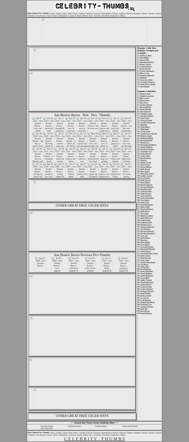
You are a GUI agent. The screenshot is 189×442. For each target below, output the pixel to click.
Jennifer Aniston (145, 105)
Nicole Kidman (146, 273)
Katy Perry (143, 102)
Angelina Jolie (146, 189)
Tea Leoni (144, 213)
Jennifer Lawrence (146, 96)
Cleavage (72, 15)
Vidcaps (151, 13)
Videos (122, 15)
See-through (41, 15)
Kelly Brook (145, 169)
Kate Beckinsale (146, 205)
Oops (70, 13)
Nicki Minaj (145, 127)
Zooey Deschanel (147, 198)
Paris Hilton (144, 58)
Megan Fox (144, 142)
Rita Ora (143, 240)
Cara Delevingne (147, 247)
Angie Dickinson (146, 276)
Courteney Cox (146, 151)
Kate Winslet (145, 293)
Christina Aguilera (146, 62)
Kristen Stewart (146, 185)
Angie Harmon (145, 111)
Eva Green (144, 298)
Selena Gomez (145, 94)
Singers (115, 13)
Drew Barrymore (147, 173)
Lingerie (97, 15)
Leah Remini (145, 300)
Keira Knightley (146, 271)
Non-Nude (105, 15)
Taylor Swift (145, 131)
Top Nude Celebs (46, 426)
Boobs (144, 13)
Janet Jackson (146, 196)
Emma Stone (145, 220)
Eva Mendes (145, 178)
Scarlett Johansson (146, 71)
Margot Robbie (145, 107)
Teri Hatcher (145, 229)
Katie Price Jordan (147, 84)
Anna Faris (144, 202)
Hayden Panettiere (147, 233)
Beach (79, 15)
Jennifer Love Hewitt (148, 134)
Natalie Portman (146, 282)
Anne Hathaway (146, 218)
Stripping (31, 15)
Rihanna (143, 78)
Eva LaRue (144, 278)
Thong (49, 15)
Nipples (129, 13)
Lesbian (82, 13)
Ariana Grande (146, 120)
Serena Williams (146, 187)
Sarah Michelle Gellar (149, 253)
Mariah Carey (146, 224)
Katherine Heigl (146, 138)
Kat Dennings (145, 269)
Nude (65, 13)
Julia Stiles (144, 267)
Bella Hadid (145, 242)
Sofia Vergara (145, 193)
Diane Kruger (145, 258)
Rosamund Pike (146, 140)
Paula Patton (145, 251)
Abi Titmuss (145, 86)
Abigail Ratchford (147, 302)
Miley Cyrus (144, 73)
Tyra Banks (145, 200)
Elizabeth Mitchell (147, 249)
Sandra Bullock (146, 147)
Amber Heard (145, 284)
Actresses (96, 13)
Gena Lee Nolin (146, 80)
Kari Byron (145, 311)
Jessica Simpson (146, 289)
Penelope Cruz (146, 304)
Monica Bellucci (146, 209)
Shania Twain (145, 162)
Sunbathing (63, 15)
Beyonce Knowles (147, 231)
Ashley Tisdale (146, 280)
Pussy (53, 13)
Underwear (115, 15)
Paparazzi (137, 13)
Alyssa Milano (146, 167)
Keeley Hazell (144, 69)
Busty (75, 13)
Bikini (85, 15)
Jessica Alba (144, 60)
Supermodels (106, 13)
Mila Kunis (144, 129)
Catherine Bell (146, 222)
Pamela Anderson (147, 75)
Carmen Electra (145, 66)
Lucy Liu (144, 236)
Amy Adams (145, 244)
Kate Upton (144, 118)
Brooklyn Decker (147, 149)
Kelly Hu (143, 309)
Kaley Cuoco (144, 100)
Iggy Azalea (145, 171)
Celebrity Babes (101, 426)
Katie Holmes (146, 313)
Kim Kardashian (146, 116)
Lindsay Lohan (145, 55)
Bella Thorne (145, 180)
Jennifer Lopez (146, 114)
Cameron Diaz (146, 191)
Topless (158, 13)
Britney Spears (145, 64)
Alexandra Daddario (148, 145)
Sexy (91, 15)
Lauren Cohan (146, 287)
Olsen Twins (145, 165)
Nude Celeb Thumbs (130, 426)
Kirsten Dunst (145, 158)
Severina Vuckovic (147, 82)
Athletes (122, 13)
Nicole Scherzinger (147, 262)
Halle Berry (145, 211)
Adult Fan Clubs (46, 428)
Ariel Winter (145, 238)
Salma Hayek (145, 154)
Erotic (55, 15)
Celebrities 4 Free (74, 426)
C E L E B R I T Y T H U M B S (94, 438)
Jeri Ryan (144, 264)
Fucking (89, 13)
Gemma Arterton (147, 291)
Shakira (143, 160)
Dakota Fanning (146, 216)
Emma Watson (145, 109)
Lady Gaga (144, 260)
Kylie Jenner (145, 256)
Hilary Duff (144, 207)
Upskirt (59, 13)
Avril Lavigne (145, 295)
